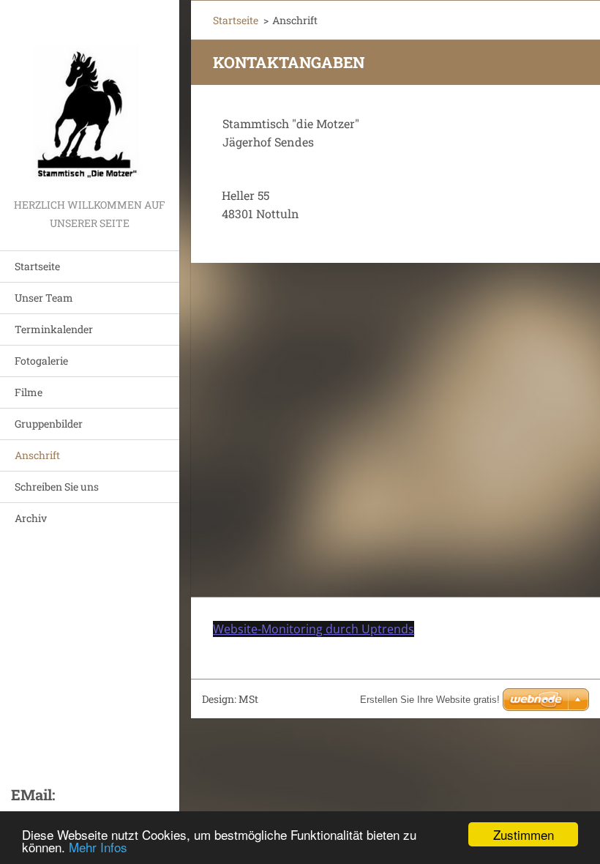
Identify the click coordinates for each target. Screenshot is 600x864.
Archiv (31, 518)
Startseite (37, 266)
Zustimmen (523, 834)
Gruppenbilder (49, 424)
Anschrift (37, 455)
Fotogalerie (41, 361)
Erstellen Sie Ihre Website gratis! (430, 699)
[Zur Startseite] (89, 97)
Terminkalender (54, 329)
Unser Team (44, 298)
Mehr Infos (98, 847)
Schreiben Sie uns (57, 487)
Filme (28, 392)
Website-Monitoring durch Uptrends (313, 629)
